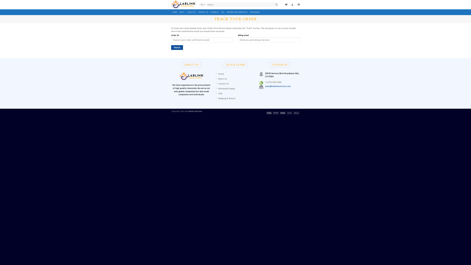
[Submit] (276, 5)
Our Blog (214, 12)
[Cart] (298, 4)
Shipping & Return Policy (237, 12)
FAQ (222, 12)
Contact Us (203, 12)
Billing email (243, 35)
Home (174, 12)
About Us (192, 12)
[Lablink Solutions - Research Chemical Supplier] (183, 4)
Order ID (175, 35)
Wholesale (254, 12)
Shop (181, 12)
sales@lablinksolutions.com (278, 86)
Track (177, 47)
